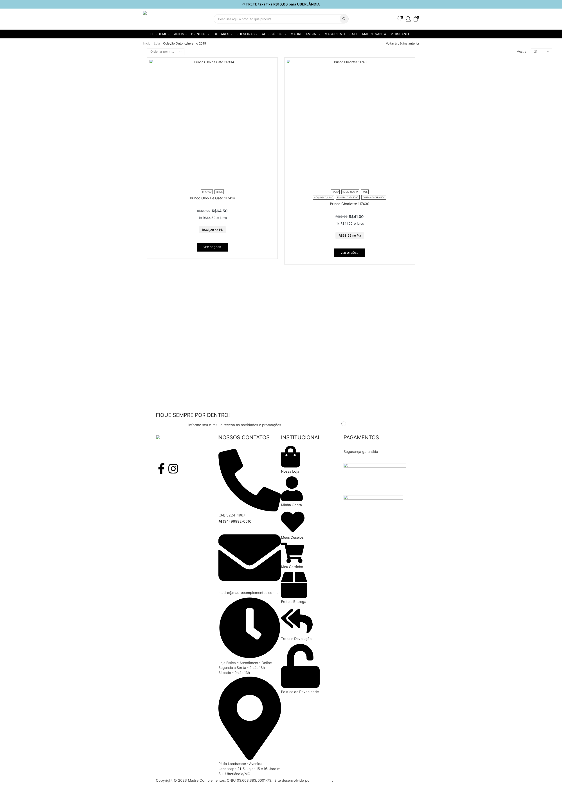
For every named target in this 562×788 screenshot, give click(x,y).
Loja (157, 43)
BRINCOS (199, 34)
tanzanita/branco (441, 162)
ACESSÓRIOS (273, 34)
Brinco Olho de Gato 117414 (212, 198)
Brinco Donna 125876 (458, 310)
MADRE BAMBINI (304, 34)
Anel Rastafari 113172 (458, 350)
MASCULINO (335, 34)
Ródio (432, 92)
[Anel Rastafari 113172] (429, 355)
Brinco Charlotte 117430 (349, 204)
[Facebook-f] (161, 468)
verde (431, 169)
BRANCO (434, 140)
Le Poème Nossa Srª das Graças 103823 (474, 242)
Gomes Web (322, 780)
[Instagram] (173, 468)
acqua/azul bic (439, 147)
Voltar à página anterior (402, 43)
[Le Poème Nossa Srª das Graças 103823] (429, 251)
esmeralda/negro (441, 154)
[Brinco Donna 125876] (429, 314)
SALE (353, 34)
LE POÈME (158, 34)
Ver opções (212, 247)
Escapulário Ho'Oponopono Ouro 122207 (475, 202)
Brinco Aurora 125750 (459, 391)
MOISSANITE (401, 34)
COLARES (221, 34)
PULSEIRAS (245, 34)
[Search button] (344, 18)
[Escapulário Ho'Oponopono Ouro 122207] (429, 210)
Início (146, 43)
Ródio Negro (437, 100)
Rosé (431, 107)
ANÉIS (179, 34)
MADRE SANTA (374, 34)
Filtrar (428, 63)
